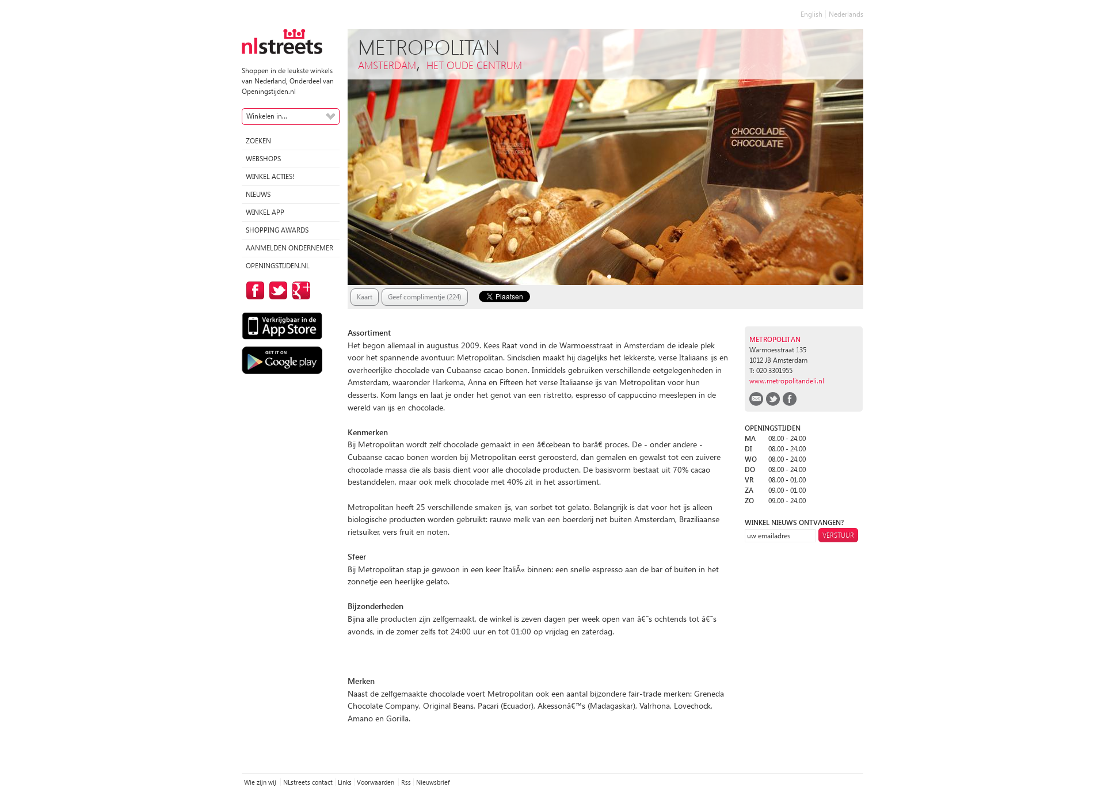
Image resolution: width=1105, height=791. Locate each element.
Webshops (263, 158)
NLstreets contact (308, 782)
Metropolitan (775, 339)
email (756, 399)
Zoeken (258, 140)
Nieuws (258, 194)
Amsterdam (387, 65)
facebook (790, 399)
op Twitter (276, 290)
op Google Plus (299, 290)
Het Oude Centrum (474, 65)
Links (345, 782)
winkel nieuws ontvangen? (794, 522)
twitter (773, 399)
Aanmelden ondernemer (289, 248)
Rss (406, 782)
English (811, 14)
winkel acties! (270, 176)
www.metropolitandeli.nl (786, 381)
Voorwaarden (376, 782)
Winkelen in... (266, 116)
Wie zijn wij (261, 782)
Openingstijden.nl (278, 265)
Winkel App (265, 212)
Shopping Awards (277, 230)
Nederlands (846, 14)
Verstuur (838, 535)
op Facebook (253, 290)
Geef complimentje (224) (425, 296)
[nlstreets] (282, 40)
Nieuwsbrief (432, 782)
